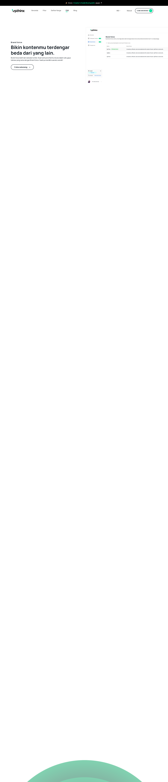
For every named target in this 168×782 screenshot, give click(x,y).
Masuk (129, 11)
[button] (118, 11)
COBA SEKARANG (142, 11)
